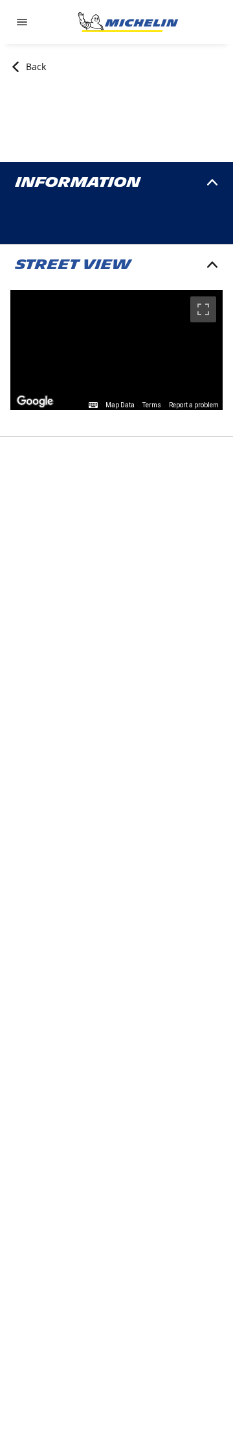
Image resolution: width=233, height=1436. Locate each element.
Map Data (120, 405)
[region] (116, 350)
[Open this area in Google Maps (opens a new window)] (35, 401)
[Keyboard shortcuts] (93, 405)
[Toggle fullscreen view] (203, 309)
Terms (151, 405)
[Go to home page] (128, 22)
